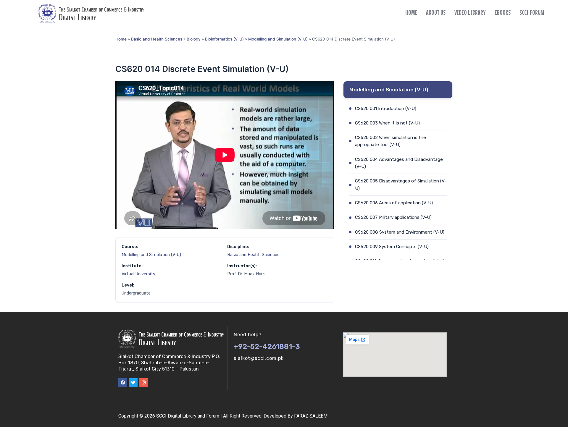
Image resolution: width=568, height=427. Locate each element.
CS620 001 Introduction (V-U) (385, 108)
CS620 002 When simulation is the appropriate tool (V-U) (390, 141)
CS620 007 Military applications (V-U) (393, 217)
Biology (194, 39)
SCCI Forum (531, 12)
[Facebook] (122, 382)
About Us (436, 12)
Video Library (470, 12)
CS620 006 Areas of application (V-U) (394, 203)
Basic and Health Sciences (156, 39)
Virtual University (138, 273)
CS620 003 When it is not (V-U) (387, 123)
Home (411, 12)
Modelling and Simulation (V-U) (278, 39)
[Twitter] (133, 382)
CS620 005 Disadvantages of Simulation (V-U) (400, 184)
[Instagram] (143, 382)
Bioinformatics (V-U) (224, 39)
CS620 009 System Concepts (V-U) (392, 246)
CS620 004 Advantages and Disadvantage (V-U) (399, 163)
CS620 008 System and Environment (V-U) (399, 232)
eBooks (503, 12)
